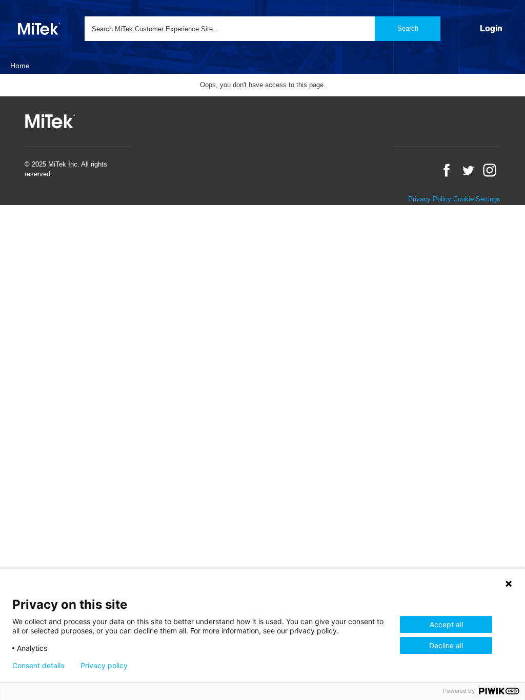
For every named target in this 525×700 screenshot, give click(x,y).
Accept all (446, 624)
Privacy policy (104, 666)
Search (407, 28)
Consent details (38, 666)
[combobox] (262, 28)
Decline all (446, 645)
